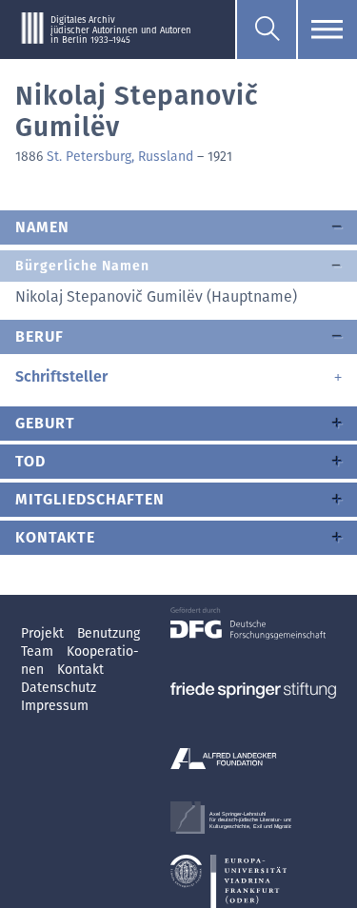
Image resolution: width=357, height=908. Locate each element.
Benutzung (108, 633)
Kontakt (80, 669)
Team (39, 651)
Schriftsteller (61, 376)
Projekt (44, 633)
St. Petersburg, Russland (120, 156)
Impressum (55, 706)
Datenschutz (58, 688)
